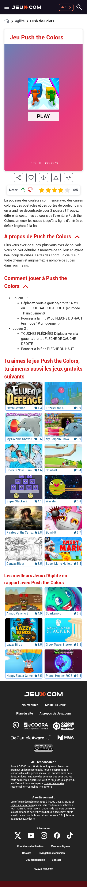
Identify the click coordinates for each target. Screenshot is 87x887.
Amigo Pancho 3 (17, 613)
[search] (79, 7)
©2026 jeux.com (43, 869)
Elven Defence (16, 408)
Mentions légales (60, 846)
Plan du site (24, 713)
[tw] (18, 835)
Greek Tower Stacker (59, 644)
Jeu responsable (35, 860)
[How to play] (43, 177)
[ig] (44, 835)
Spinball (51, 470)
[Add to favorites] (31, 177)
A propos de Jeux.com (55, 713)
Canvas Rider (15, 563)
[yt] (31, 835)
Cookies (26, 853)
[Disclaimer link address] (36, 726)
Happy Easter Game (20, 675)
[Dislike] (30, 190)
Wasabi (51, 501)
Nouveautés (30, 705)
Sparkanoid (53, 613)
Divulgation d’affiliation (52, 853)
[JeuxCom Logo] (26, 7)
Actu (64, 7)
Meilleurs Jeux (55, 705)
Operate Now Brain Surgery (20, 470)
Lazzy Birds (14, 644)
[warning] (55, 178)
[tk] (70, 835)
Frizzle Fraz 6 (55, 408)
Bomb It (51, 532)
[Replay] (68, 177)
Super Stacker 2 (17, 501)
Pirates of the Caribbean (20, 532)
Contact (56, 860)
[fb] (57, 835)
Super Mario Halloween (59, 563)
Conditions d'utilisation (30, 846)
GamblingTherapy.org (39, 786)
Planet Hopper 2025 (59, 675)
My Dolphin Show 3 (19, 439)
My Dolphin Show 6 (58, 439)
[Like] (23, 190)
